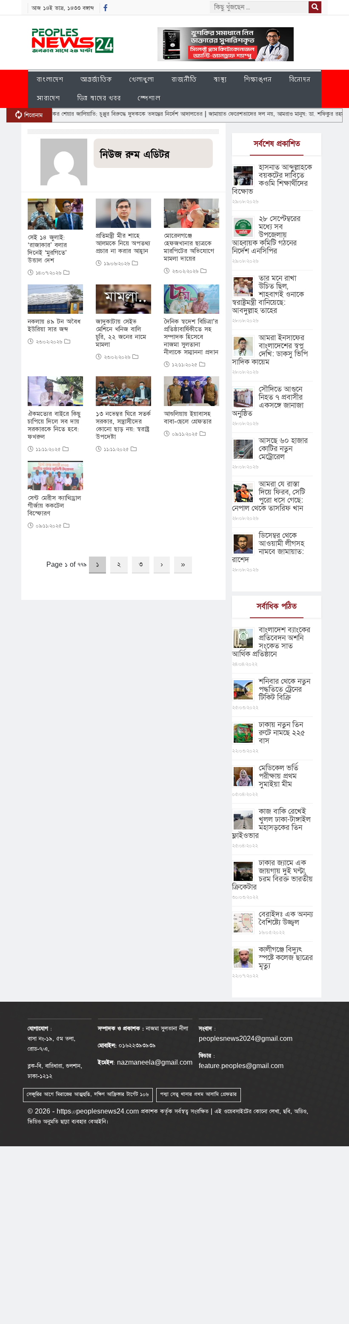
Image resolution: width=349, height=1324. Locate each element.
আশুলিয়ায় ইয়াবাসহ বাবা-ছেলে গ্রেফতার (188, 418)
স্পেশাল (149, 98)
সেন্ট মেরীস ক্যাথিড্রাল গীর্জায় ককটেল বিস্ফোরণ (54, 505)
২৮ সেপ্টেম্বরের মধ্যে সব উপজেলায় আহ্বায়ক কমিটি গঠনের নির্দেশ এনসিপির (266, 235)
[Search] (315, 7)
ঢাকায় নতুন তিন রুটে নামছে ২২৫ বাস (282, 733)
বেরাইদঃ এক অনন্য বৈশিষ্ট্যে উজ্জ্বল (286, 918)
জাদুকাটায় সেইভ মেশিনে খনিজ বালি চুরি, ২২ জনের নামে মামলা (121, 333)
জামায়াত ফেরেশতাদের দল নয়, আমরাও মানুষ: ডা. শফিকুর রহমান (260, 114)
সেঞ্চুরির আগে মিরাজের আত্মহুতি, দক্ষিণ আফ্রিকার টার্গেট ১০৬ (88, 1094)
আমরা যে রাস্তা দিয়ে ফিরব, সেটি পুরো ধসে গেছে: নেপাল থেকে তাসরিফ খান (268, 496)
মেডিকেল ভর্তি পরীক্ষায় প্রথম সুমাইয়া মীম (278, 776)
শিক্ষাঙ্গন (258, 79)
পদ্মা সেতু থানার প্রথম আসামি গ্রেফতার (198, 1094)
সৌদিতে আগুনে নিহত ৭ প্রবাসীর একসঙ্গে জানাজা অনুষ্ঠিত (267, 401)
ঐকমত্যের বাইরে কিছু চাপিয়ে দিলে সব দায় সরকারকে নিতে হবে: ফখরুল (54, 425)
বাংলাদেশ (50, 79)
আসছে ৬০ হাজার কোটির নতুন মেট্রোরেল (283, 449)
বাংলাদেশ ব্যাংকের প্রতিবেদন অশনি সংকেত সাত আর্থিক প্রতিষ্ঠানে (271, 642)
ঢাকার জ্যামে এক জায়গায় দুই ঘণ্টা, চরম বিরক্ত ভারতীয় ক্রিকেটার (272, 875)
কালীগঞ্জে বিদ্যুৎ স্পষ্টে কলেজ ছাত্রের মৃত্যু (286, 958)
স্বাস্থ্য (220, 79)
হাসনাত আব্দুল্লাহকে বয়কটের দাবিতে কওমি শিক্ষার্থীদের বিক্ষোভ (272, 179)
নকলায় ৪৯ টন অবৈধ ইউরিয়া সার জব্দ (54, 325)
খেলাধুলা (141, 79)
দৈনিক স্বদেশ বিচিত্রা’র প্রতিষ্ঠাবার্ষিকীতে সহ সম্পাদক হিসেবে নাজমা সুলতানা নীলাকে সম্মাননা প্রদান (191, 337)
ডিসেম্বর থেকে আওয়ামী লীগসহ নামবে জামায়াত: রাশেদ (268, 548)
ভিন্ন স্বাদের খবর (99, 98)
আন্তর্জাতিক (96, 79)
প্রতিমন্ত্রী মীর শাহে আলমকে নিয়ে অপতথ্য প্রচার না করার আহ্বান (123, 243)
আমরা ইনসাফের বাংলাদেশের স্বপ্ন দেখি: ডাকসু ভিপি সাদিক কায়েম (270, 350)
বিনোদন (300, 79)
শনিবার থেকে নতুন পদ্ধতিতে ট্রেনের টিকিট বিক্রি (284, 689)
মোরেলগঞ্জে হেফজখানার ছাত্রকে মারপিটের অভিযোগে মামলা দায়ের (189, 247)
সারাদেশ (48, 98)
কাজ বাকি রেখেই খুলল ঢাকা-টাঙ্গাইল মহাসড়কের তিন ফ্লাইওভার (271, 824)
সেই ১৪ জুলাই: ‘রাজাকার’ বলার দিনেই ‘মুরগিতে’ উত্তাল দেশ (47, 249)
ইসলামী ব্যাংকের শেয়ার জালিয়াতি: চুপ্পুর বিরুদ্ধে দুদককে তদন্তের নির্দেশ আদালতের (95, 114)
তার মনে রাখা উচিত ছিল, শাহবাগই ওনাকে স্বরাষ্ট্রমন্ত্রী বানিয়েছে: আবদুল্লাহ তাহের (268, 294)
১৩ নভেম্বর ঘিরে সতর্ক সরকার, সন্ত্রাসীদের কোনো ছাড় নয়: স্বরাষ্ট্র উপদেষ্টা (123, 425)
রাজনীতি (184, 79)
